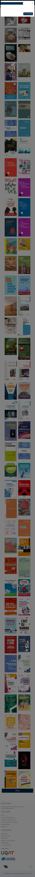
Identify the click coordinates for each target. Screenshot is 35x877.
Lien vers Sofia (28, 13)
